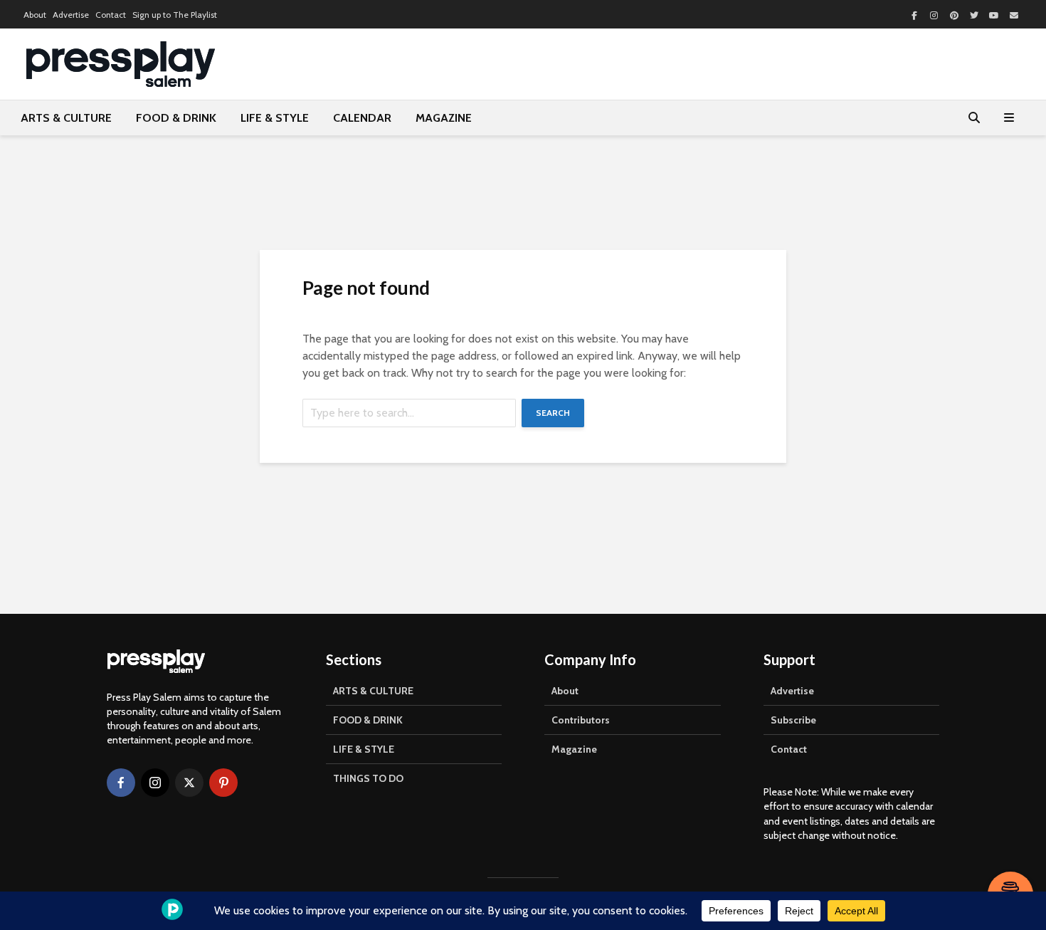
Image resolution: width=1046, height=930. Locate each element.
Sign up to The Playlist (174, 14)
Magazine (574, 749)
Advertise (71, 14)
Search (553, 412)
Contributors (580, 720)
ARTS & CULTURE (66, 118)
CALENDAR (362, 118)
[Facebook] (121, 782)
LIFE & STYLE (275, 118)
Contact (110, 14)
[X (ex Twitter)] (189, 782)
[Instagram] (155, 782)
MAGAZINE (444, 118)
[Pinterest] (223, 782)
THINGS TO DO (368, 778)
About (34, 14)
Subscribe (793, 720)
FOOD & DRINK (176, 118)
